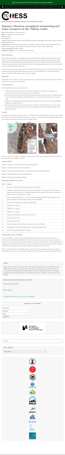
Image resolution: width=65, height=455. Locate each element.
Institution (5, 311)
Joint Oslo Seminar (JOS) (10, 283)
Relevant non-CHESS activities (21, 296)
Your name (5, 308)
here (18, 79)
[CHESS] (14, 15)
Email (4, 313)
